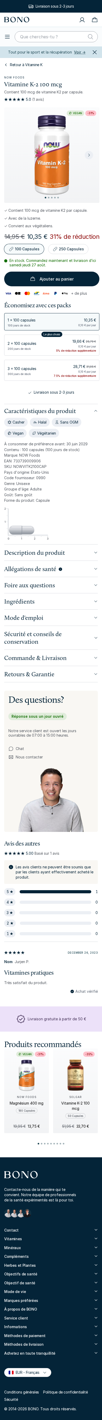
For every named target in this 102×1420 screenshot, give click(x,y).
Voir (80, 52)
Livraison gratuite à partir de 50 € (57, 1019)
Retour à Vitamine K (26, 64)
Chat (20, 748)
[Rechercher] (90, 36)
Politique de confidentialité (65, 1392)
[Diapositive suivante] (89, 155)
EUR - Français (25, 1372)
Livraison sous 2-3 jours (55, 6)
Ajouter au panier (56, 279)
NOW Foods (14, 77)
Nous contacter (25, 757)
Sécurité (11, 1399)
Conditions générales (21, 1392)
